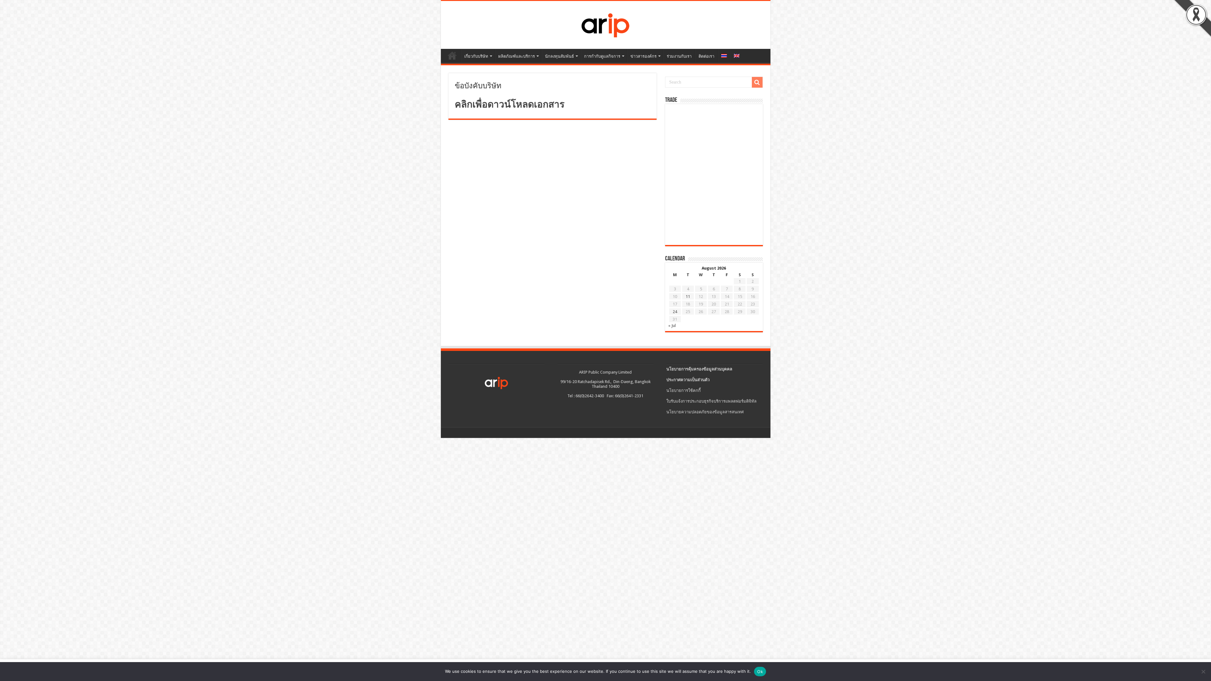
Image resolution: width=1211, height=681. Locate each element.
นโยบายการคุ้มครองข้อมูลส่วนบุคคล (699, 369)
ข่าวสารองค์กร (643, 56)
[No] (1203, 671)
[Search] (757, 82)
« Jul (672, 325)
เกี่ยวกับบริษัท (476, 56)
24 (675, 311)
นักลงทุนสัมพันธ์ (559, 56)
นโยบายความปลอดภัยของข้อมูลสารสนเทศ (705, 412)
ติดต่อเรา (706, 56)
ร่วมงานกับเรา (679, 56)
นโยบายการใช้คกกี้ (683, 390)
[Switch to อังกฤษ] (736, 55)
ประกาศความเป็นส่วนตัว (688, 379)
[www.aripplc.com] (605, 23)
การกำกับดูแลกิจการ (602, 56)
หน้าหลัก (452, 55)
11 (688, 296)
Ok (760, 671)
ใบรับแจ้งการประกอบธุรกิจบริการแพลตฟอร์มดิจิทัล (711, 401)
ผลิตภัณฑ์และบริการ (516, 56)
